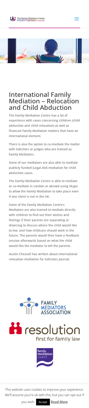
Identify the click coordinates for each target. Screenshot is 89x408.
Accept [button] (43, 402)
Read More (59, 402)
